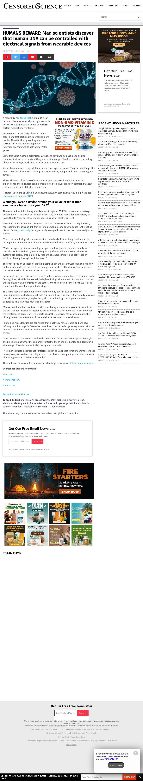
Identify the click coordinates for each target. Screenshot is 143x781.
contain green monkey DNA (17, 196)
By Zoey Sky (113, 198)
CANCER (125, 6)
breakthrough (42, 400)
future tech (52, 403)
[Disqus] (49, 592)
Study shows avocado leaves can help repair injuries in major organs (118, 302)
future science (37, 403)
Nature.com (9, 385)
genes (62, 403)
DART (53, 400)
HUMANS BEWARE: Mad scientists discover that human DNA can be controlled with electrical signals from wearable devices (119, 229)
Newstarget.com (11, 380)
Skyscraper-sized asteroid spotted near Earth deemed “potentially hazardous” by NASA (118, 193)
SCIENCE (67, 6)
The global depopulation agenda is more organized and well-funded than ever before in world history (118, 131)
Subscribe (129, 777)
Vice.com (7, 374)
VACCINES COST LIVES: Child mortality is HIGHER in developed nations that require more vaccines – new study (117, 216)
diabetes (61, 400)
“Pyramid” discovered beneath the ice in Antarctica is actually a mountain (116, 313)
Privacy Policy (71, 745)
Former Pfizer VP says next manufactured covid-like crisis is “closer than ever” (117, 345)
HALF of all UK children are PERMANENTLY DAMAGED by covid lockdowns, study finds (117, 334)
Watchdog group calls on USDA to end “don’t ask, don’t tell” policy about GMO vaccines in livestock (118, 155)
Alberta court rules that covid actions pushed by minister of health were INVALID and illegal (119, 241)
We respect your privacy (57, 725)
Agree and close (115, 765)
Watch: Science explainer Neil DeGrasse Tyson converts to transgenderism (119, 323)
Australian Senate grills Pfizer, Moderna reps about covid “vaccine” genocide (118, 143)
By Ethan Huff (113, 147)
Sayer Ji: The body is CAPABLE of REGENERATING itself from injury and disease (118, 355)
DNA (82, 400)
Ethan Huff (24, 51)
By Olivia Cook (114, 187)
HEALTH (87, 6)
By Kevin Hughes (114, 360)
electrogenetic (21, 403)
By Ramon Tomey (115, 269)
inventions (17, 406)
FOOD (77, 6)
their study (24, 230)
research (42, 406)
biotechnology (26, 400)
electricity (8, 403)
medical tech (30, 406)
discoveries (73, 400)
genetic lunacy (73, 403)
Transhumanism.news (83, 363)
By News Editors (114, 328)
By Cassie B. (113, 208)
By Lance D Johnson (115, 136)
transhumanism (57, 406)
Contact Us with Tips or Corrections (71, 737)
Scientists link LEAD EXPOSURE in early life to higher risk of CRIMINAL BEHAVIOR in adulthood (118, 181)
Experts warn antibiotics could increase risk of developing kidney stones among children (119, 204)
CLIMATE (137, 6)
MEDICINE (99, 6)
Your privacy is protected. (17, 449)
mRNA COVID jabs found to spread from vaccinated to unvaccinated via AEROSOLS (116, 275)
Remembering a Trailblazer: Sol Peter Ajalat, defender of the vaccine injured (118, 251)
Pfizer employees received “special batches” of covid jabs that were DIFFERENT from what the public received (118, 168)
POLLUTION (113, 6)
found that (25, 118)
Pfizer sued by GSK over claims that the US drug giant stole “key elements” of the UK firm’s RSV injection (117, 264)
